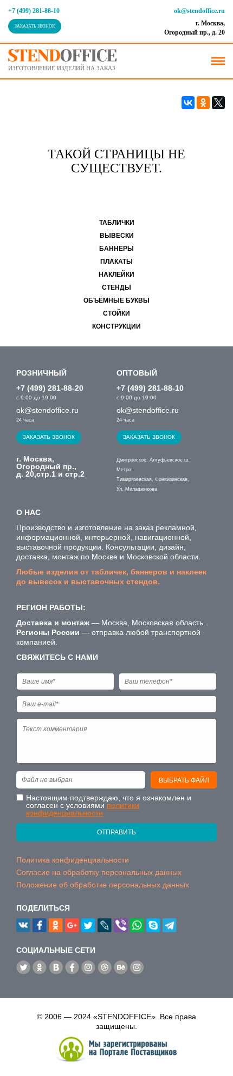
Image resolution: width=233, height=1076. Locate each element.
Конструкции (116, 326)
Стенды (116, 287)
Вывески (117, 235)
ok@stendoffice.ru (199, 11)
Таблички (116, 222)
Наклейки (116, 274)
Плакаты (116, 261)
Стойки (116, 313)
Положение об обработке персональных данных (102, 884)
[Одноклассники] (203, 102)
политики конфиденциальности (82, 809)
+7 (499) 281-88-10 (34, 11)
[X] (218, 102)
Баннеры (116, 248)
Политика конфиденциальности (72, 860)
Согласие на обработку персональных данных (99, 872)
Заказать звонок (35, 26)
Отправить (116, 832)
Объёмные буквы (116, 300)
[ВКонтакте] (188, 102)
